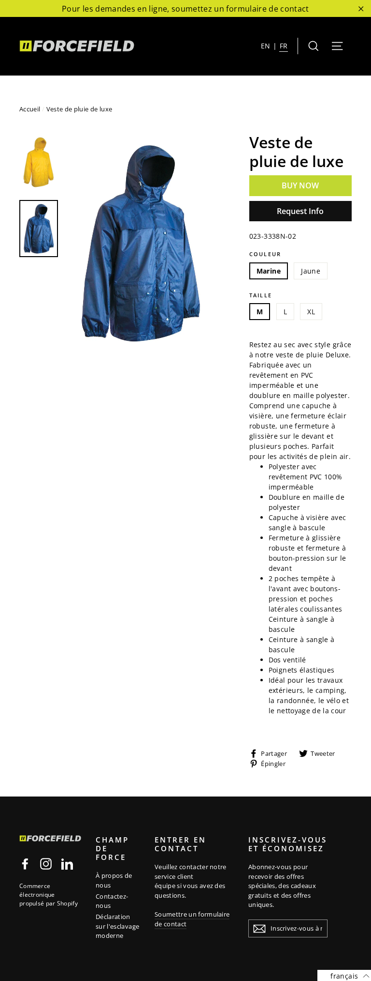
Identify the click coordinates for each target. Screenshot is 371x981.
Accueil (29, 109)
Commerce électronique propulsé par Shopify (48, 894)
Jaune (310, 271)
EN (266, 45)
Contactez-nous (112, 901)
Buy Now (300, 185)
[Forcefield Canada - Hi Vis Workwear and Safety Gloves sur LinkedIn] (67, 864)
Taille (260, 295)
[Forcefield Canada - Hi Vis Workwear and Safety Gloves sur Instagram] (46, 864)
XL (311, 311)
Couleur (265, 254)
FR (284, 45)
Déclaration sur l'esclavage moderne (117, 926)
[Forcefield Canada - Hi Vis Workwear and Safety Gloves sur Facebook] (25, 864)
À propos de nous (114, 880)
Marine (269, 271)
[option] (140, 242)
